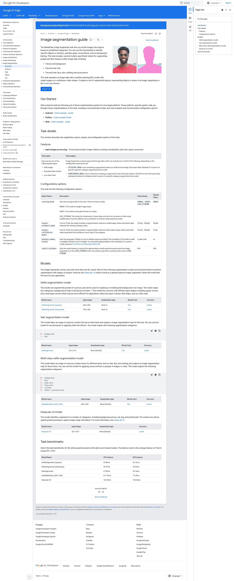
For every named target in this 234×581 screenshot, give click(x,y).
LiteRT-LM (20, 15)
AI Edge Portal (68, 15)
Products (51, 33)
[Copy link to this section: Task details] (58, 131)
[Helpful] (156, 33)
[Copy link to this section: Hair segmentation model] (71, 317)
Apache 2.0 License (153, 507)
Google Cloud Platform (105, 566)
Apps (101, 15)
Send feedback (152, 40)
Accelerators (41, 540)
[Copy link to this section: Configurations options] (68, 184)
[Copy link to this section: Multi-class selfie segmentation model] (85, 358)
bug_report (222, 9)
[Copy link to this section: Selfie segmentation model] (73, 282)
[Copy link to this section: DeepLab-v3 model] (64, 412)
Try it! (46, 89)
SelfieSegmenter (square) (52, 305)
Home (43, 33)
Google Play (141, 552)
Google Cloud (141, 548)
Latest (149, 305)
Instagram (90, 537)
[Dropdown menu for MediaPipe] (40, 16)
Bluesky (89, 533)
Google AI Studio (142, 540)
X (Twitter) (90, 544)
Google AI (122, 566)
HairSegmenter (47, 350)
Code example (60, 113)
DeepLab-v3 (89, 273)
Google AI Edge (11, 10)
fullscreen (226, 9)
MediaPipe (33, 15)
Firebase (139, 537)
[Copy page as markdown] (98, 40)
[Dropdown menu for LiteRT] (11, 16)
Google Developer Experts (45, 537)
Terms (38, 576)
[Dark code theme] (156, 331)
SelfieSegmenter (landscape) (53, 309)
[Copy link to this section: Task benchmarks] (65, 441)
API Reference (114, 15)
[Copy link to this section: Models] (53, 263)
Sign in (228, 3)
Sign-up (94, 25)
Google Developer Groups (45, 533)
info (129, 305)
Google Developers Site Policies (58, 509)
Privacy (46, 576)
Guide (70, 113)
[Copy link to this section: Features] (53, 144)
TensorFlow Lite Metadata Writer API (86, 244)
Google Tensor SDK (86, 15)
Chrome (139, 533)
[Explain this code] (152, 331)
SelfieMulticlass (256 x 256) (52, 404)
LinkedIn (89, 540)
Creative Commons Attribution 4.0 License (102, 507)
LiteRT (5, 15)
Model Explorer (51, 15)
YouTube (89, 548)
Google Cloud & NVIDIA (44, 544)
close (230, 9)
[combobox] (191, 3)
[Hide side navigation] (29, 576)
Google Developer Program (46, 529)
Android (139, 529)
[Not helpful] (159, 33)
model (46, 83)
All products (135, 566)
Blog (87, 529)
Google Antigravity (143, 544)
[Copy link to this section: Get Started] (58, 99)
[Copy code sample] (159, 331)
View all (139, 556)
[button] (16, 42)
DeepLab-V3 (46, 432)
